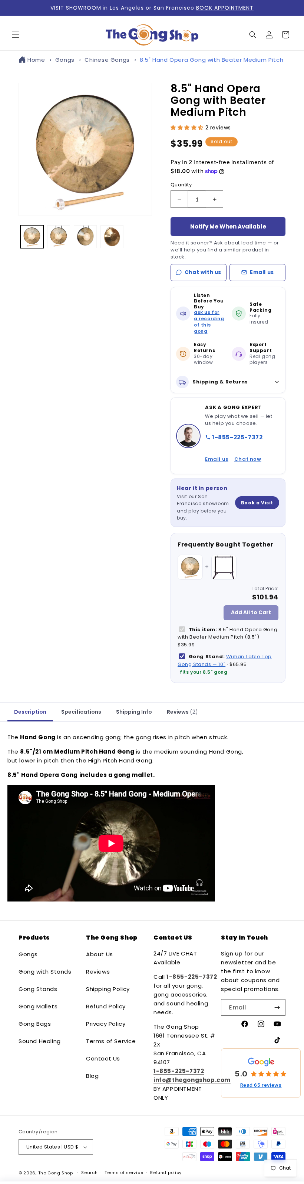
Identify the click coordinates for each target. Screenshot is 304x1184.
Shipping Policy (108, 989)
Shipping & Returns (220, 381)
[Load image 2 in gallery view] (58, 236)
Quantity (181, 184)
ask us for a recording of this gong (209, 321)
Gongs (65, 60)
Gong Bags (35, 1024)
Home (36, 60)
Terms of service (124, 1172)
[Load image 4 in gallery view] (111, 236)
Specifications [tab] (81, 712)
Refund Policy (106, 1006)
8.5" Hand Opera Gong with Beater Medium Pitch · (227, 637)
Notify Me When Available (228, 226)
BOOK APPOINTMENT (225, 7)
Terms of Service (111, 1041)
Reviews (98, 971)
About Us (99, 954)
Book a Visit (257, 503)
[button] (15, 35)
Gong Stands (38, 989)
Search (89, 1172)
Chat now (247, 459)
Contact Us (103, 1058)
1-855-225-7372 (237, 437)
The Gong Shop (55, 1173)
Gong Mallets (38, 1006)
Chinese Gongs (107, 60)
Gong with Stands (45, 971)
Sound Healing (40, 1041)
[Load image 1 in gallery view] (31, 236)
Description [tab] (30, 712)
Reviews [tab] (182, 712)
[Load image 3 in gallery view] (85, 236)
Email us (262, 272)
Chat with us (203, 272)
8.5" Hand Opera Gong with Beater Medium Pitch (211, 60)
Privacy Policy (105, 1024)
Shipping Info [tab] (134, 712)
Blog (92, 1076)
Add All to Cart (251, 612)
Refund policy (166, 1172)
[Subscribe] (277, 1007)
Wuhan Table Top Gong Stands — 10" (225, 660)
